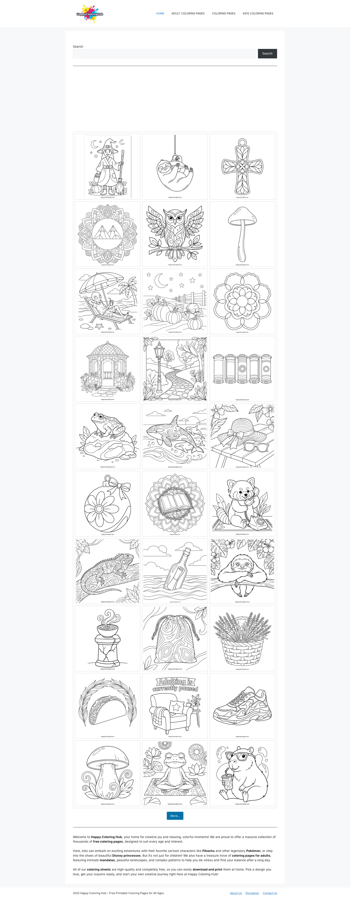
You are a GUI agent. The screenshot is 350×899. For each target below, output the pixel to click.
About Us (236, 893)
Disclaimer (252, 893)
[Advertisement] (175, 98)
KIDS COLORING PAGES (258, 13)
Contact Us (270, 893)
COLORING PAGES (224, 13)
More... (175, 816)
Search (78, 46)
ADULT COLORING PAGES (188, 13)
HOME (160, 13)
